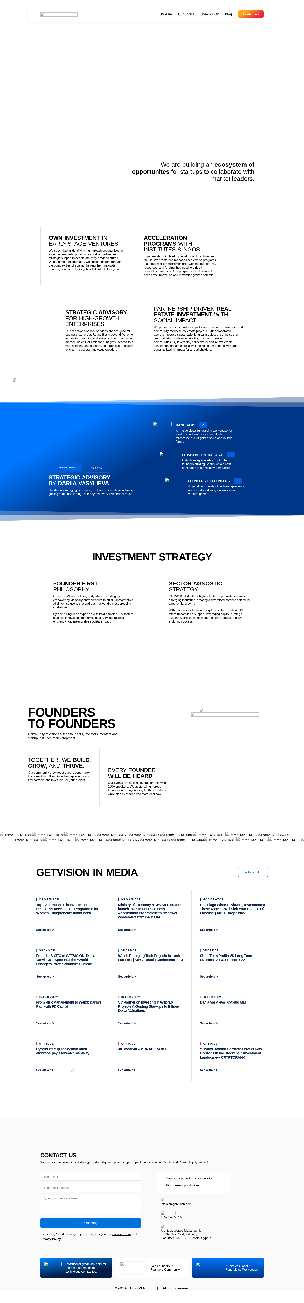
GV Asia (165, 14)
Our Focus (186, 14)
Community (209, 14)
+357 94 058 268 (172, 1217)
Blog (228, 14)
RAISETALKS (185, 425)
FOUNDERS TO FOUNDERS (209, 481)
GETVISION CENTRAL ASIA (202, 455)
